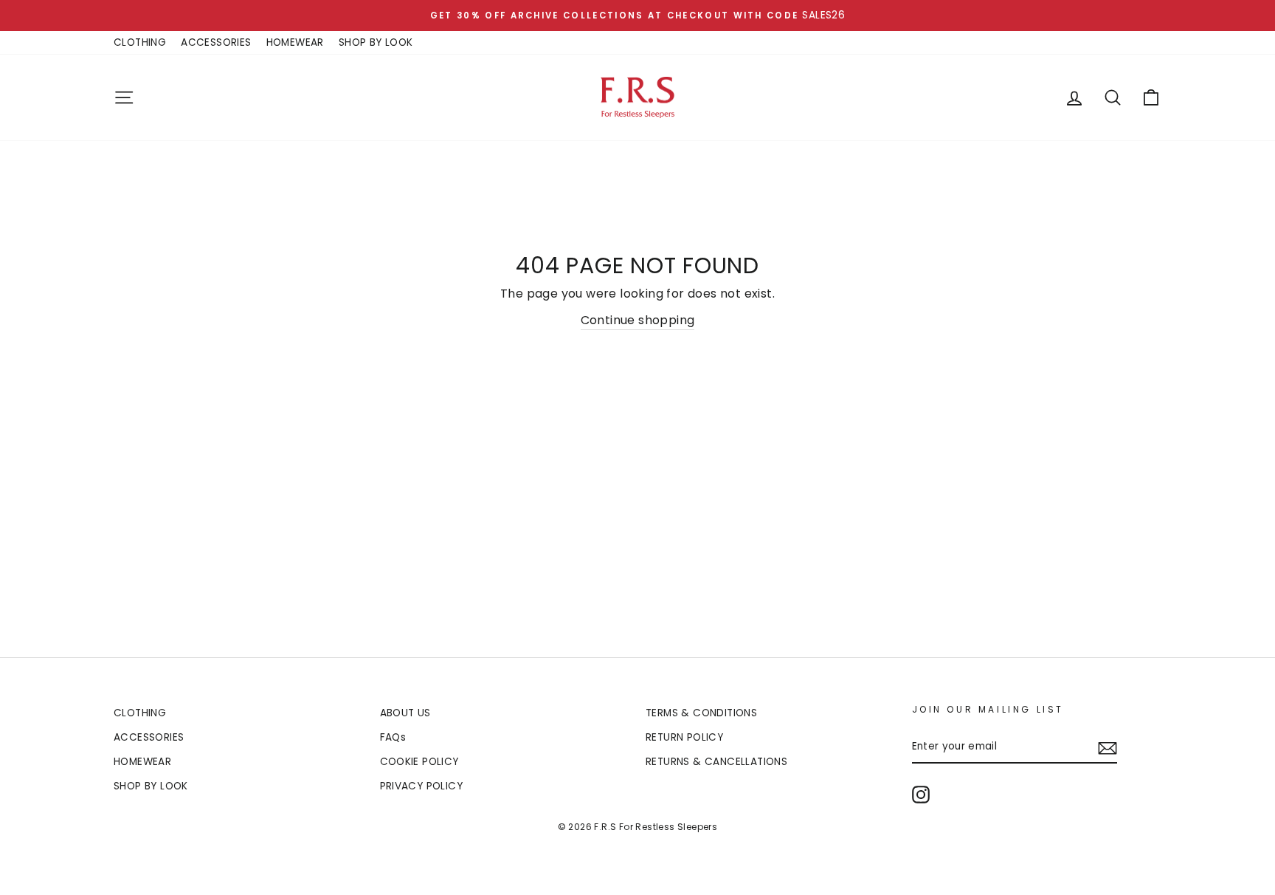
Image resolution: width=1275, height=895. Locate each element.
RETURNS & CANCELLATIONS (716, 762)
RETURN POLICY (684, 737)
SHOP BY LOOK (376, 42)
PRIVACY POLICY (421, 786)
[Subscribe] (1107, 747)
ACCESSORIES (216, 42)
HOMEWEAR (295, 42)
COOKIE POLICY (419, 762)
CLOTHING (140, 42)
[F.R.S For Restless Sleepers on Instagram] (921, 794)
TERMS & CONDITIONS (701, 713)
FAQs (393, 737)
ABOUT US (405, 713)
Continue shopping (638, 320)
